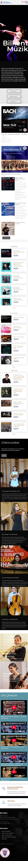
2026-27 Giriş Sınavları (18, 337)
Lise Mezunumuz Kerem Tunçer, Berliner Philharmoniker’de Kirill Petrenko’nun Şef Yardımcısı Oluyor (18, 377)
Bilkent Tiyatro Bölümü (7, 835)
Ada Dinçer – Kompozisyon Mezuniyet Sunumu (18, 277)
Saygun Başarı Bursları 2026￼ (18, 358)
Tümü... (14, 308)
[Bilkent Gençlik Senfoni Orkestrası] (14, 159)
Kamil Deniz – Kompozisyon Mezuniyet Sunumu (18, 288)
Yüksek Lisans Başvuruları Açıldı (17, 327)
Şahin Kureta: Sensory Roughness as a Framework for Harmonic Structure (18, 264)
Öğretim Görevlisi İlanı (18, 317)
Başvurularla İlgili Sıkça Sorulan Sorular (15, 788)
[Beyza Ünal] (14, 675)
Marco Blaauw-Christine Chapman (20, 203)
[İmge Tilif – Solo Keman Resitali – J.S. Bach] (14, 119)
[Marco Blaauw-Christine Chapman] (8, 209)
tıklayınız (24, 793)
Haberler (16, 382)
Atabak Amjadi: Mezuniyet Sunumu (18, 299)
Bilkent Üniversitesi (6, 831)
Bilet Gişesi (4, 839)
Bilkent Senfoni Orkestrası (7, 833)
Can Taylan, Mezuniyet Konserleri (20, 223)
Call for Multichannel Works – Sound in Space (18, 347)
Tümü (4, 455)
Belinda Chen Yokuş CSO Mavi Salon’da (18, 414)
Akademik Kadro (13, 96)
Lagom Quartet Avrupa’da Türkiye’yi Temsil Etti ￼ (18, 403)
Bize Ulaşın (11, 801)
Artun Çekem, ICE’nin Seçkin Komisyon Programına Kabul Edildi (18, 390)
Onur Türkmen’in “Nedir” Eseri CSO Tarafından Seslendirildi (19, 425)
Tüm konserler (6, 237)
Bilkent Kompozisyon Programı (9, 837)
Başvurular (13, 101)
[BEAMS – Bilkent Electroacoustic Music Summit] (8, 183)
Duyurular (16, 319)
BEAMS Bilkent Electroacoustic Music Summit (18, 252)
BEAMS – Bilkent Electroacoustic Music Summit (20, 179)
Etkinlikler (16, 255)
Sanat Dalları (13, 91)
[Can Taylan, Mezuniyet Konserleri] (8, 228)
